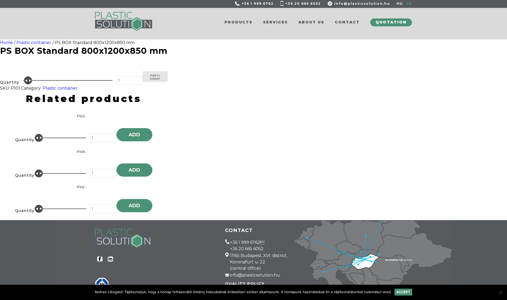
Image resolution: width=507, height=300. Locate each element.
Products (238, 22)
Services (275, 22)
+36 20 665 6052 (303, 4)
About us (311, 22)
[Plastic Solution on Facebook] (99, 259)
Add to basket (155, 76)
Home (6, 42)
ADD (134, 135)
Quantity (9, 82)
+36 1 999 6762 (258, 4)
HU (400, 4)
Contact (347, 22)
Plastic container (33, 42)
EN (409, 4)
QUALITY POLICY (245, 283)
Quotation (391, 22)
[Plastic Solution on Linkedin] (110, 259)
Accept (403, 292)
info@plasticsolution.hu (362, 4)
